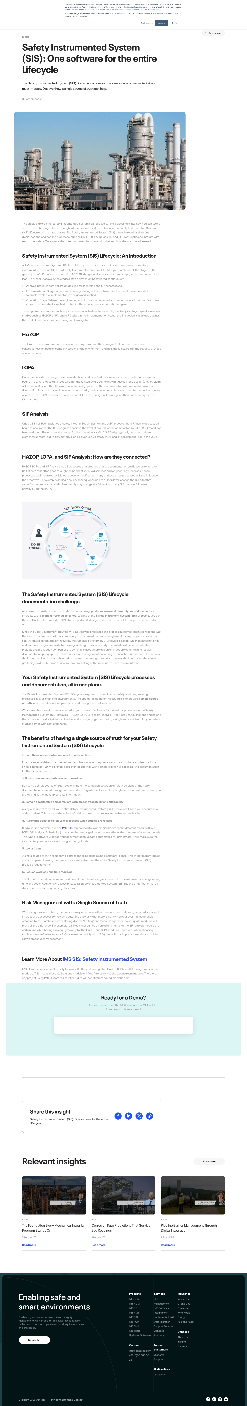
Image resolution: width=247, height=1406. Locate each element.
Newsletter (34, 1339)
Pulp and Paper (186, 1321)
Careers (182, 1346)
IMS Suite (134, 1299)
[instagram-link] (220, 1399)
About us (183, 1337)
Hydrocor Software (140, 1335)
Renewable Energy (184, 1314)
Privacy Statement (62, 1399)
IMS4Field (134, 1330)
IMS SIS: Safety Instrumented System (105, 958)
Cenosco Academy (159, 1333)
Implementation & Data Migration (164, 1319)
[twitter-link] (139, 1118)
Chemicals (183, 1308)
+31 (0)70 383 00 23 (139, 1357)
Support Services (164, 1326)
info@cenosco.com (140, 1350)
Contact (134, 1345)
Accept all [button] (162, 23)
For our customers (161, 1347)
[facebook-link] (118, 1118)
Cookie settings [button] (147, 23)
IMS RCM (134, 1303)
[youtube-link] (226, 1399)
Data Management (161, 1301)
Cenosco (183, 1331)
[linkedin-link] (129, 1118)
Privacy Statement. (155, 9)
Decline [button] (175, 23)
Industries (184, 1293)
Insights (182, 1341)
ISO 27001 (160, 1374)
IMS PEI (133, 1308)
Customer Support (160, 1357)
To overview (215, 32)
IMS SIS (67, 828)
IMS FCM (134, 1321)
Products (135, 1293)
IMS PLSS (134, 1312)
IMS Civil (134, 1326)
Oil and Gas (184, 1303)
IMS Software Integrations (161, 1310)
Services (159, 1293)
